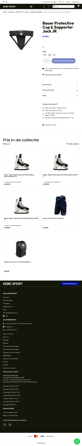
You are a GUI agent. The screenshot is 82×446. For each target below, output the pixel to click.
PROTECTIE (20, 12)
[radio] (45, 54)
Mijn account (8, 408)
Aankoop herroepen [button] (9, 368)
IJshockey (11, 12)
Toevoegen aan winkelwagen (63, 61)
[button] (31, 6)
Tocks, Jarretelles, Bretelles (33, 12)
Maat (44, 51)
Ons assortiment (10, 293)
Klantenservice (9, 320)
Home (5, 12)
